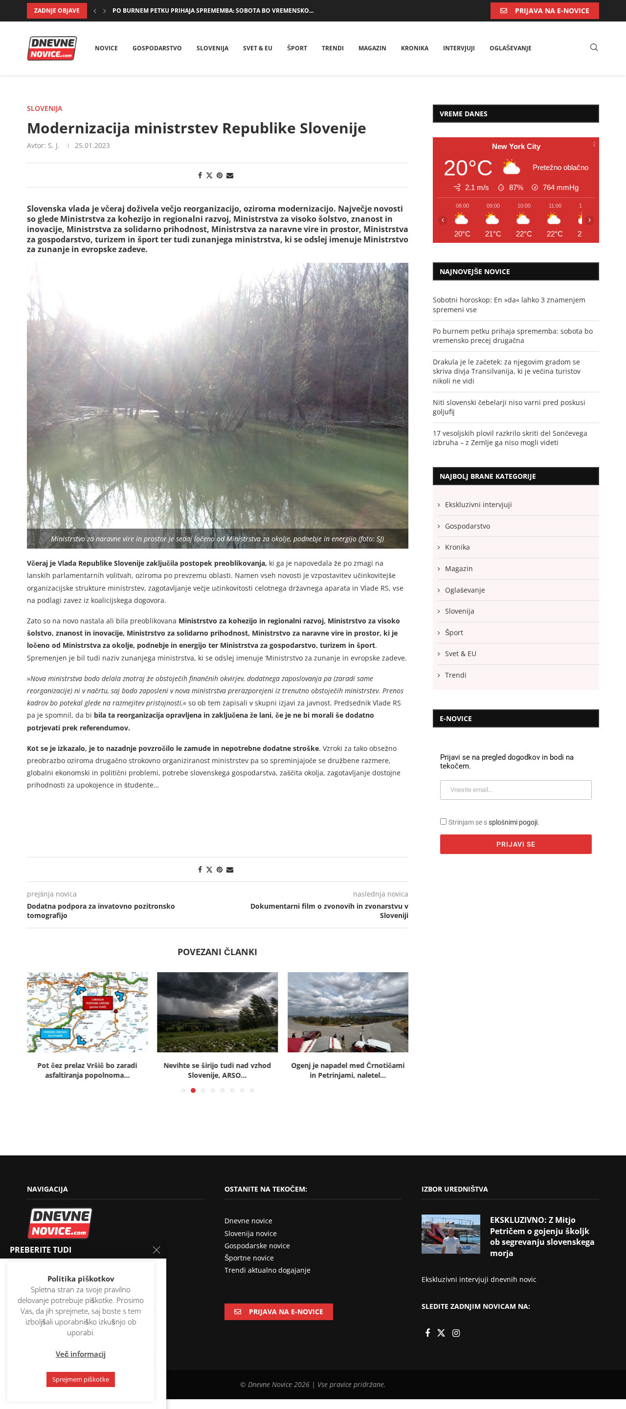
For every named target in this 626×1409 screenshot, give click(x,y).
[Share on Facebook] (200, 175)
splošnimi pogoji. (514, 822)
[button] (95, 11)
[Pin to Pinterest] (220, 175)
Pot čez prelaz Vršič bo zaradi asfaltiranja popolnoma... (87, 1070)
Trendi (333, 48)
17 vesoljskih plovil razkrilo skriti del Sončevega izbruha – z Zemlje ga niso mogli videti (510, 438)
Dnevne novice (248, 1220)
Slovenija (212, 48)
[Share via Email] (229, 175)
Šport (297, 48)
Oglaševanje (511, 48)
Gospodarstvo (157, 48)
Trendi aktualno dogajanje (267, 1270)
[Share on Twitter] (209, 175)
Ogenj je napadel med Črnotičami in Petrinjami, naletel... (348, 1070)
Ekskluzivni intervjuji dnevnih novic (479, 1279)
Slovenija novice (250, 1233)
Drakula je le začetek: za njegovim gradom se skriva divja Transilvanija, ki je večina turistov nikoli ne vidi (507, 371)
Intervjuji (459, 48)
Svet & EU (257, 48)
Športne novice (249, 1257)
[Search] (594, 48)
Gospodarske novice (257, 1245)
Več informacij (81, 1354)
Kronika (414, 48)
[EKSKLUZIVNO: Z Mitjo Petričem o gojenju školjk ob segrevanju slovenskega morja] (451, 1234)
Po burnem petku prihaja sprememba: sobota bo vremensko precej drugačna (513, 335)
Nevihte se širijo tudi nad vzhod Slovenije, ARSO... (217, 1070)
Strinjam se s (493, 822)
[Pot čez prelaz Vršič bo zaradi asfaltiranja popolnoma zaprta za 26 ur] (87, 1012)
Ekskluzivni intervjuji (478, 504)
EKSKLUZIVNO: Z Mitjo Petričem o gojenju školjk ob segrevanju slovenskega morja (542, 1236)
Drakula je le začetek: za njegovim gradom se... (189, 10)
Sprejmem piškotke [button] (80, 1379)
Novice (106, 48)
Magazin (372, 48)
